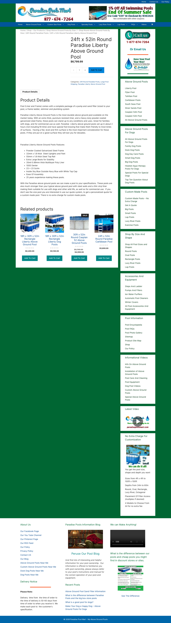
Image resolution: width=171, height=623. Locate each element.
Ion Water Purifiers (133, 294)
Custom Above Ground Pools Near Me (38, 567)
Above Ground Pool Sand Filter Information (85, 591)
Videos (143, 24)
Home (144, 2)
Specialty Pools (87, 24)
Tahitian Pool (131, 96)
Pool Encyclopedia (133, 325)
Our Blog (24, 559)
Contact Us (153, 2)
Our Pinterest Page (29, 539)
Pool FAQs (129, 329)
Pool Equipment (132, 382)
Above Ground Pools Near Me (34, 563)
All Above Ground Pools (136, 120)
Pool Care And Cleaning (136, 378)
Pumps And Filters (133, 290)
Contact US (25, 555)
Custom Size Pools (54, 24)
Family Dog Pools (133, 146)
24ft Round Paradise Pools (37, 33)
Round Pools (131, 251)
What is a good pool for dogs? (79, 602)
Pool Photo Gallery (133, 333)
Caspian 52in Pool (133, 116)
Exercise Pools (132, 225)
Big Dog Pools (131, 162)
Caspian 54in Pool (133, 112)
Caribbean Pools (133, 100)
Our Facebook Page (29, 531)
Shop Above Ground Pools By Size (61, 30)
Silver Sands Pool (133, 108)
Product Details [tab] (30, 92)
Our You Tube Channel (30, 535)
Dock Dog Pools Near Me (32, 571)
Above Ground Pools (33, 24)
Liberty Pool (130, 88)
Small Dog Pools (132, 158)
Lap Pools (121, 24)
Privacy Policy (26, 551)
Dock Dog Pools (132, 150)
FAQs (133, 24)
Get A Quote (131, 205)
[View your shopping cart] (152, 24)
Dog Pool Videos (133, 386)
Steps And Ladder (133, 286)
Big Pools (129, 209)
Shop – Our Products (36, 30)
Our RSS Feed (26, 543)
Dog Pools (71, 24)
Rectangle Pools (132, 259)
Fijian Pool (130, 92)
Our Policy (165, 2)
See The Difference (130, 596)
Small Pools (130, 213)
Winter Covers (131, 302)
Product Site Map (133, 340)
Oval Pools (130, 255)
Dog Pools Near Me (29, 575)
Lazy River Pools (105, 24)
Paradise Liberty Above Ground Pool (91, 84)
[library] (85, 539)
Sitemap (129, 337)
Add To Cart (96, 70)
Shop (127, 344)
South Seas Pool (132, 104)
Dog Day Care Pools (134, 154)
